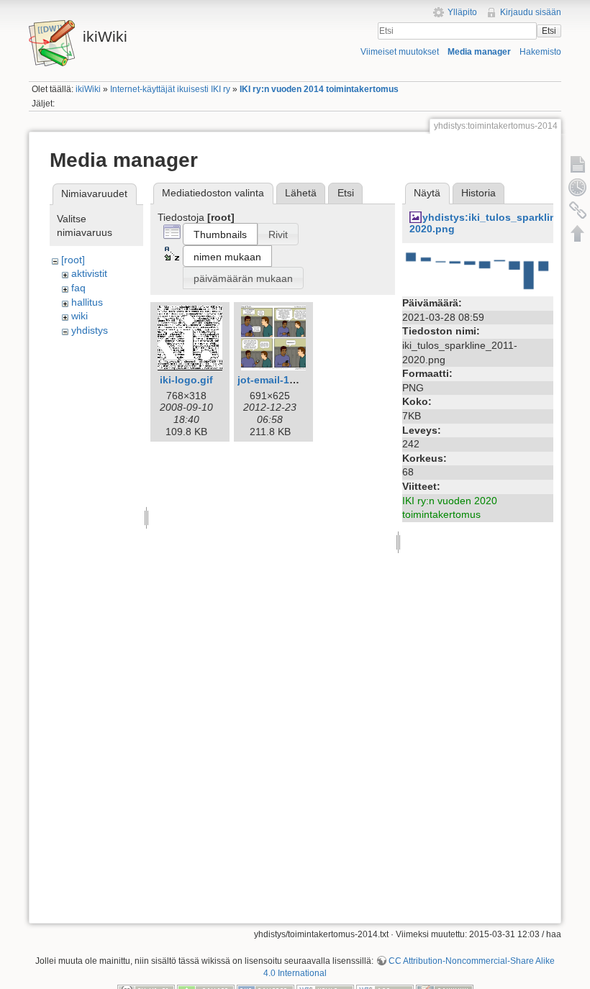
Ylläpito (462, 12)
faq (78, 287)
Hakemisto (540, 52)
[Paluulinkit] (577, 210)
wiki (79, 316)
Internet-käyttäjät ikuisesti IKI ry (170, 89)
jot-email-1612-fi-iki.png (295, 380)
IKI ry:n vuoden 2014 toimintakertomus (319, 89)
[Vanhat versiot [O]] (577, 187)
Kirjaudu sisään (530, 12)
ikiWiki (88, 89)
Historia (478, 193)
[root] (73, 259)
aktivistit (89, 273)
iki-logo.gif (186, 380)
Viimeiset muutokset (399, 52)
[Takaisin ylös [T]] (577, 233)
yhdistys (89, 330)
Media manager (479, 52)
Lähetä (301, 193)
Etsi (549, 31)
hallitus (87, 302)
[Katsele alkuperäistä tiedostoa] (477, 270)
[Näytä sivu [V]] (577, 164)
